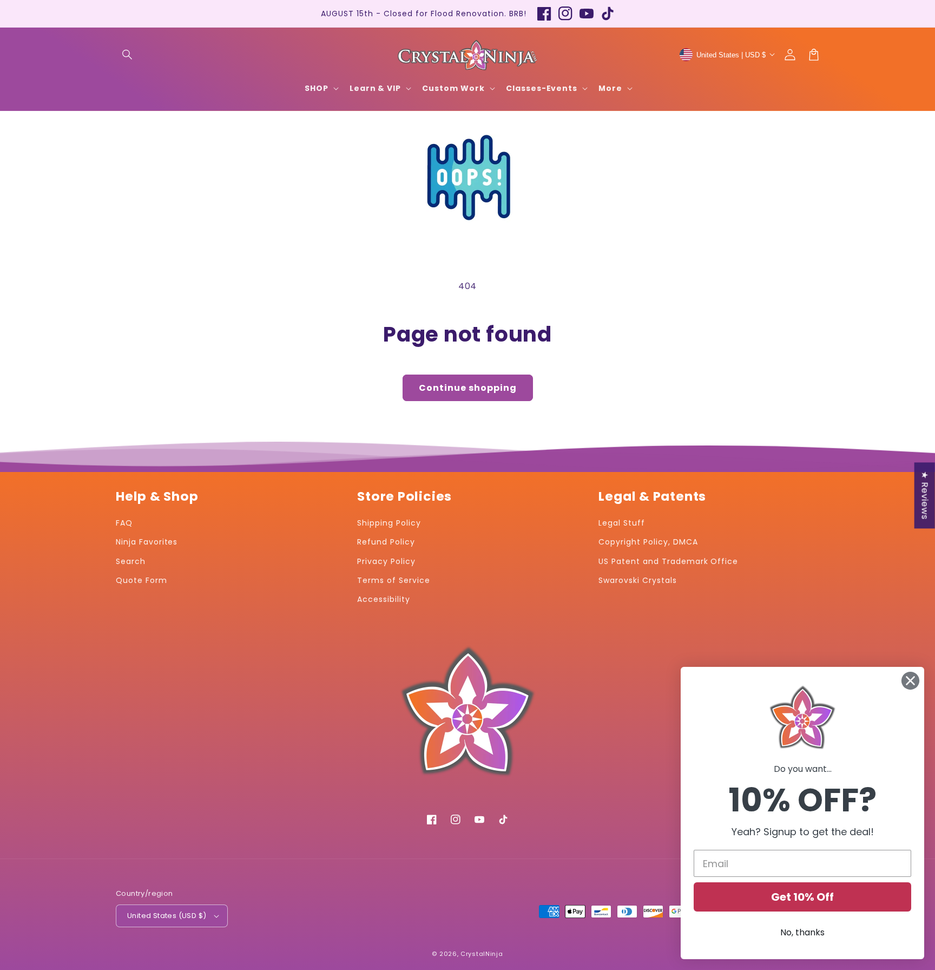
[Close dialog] (910, 680)
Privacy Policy (386, 561)
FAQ (124, 522)
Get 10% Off (802, 897)
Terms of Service (393, 580)
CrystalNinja (481, 953)
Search (131, 561)
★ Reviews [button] (925, 495)
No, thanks (802, 932)
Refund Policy (385, 541)
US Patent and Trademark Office (668, 561)
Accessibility (383, 599)
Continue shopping (468, 388)
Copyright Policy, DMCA (647, 541)
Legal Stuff (621, 522)
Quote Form (141, 580)
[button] (128, 55)
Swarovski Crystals (637, 580)
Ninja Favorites (146, 541)
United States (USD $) (166, 915)
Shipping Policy (388, 522)
